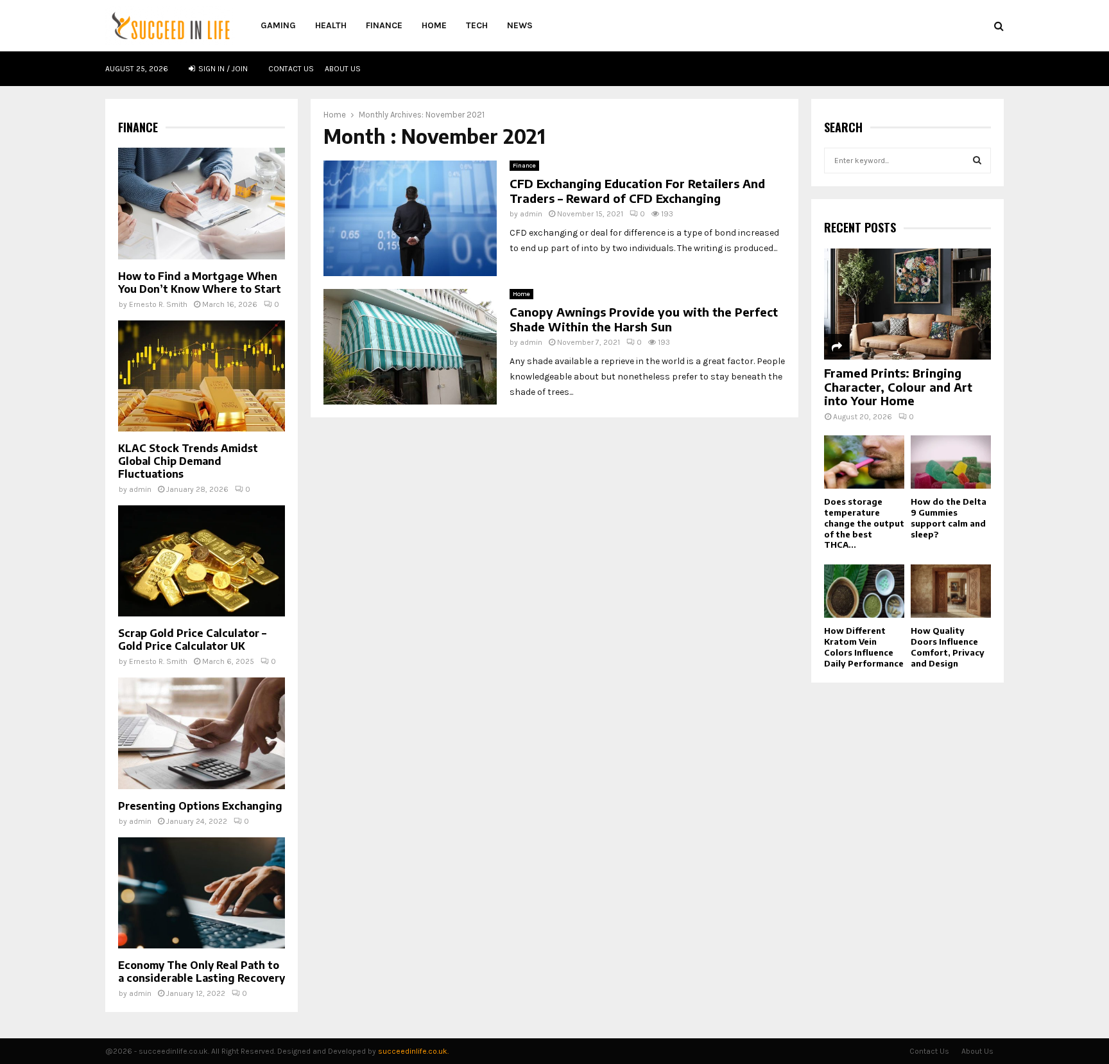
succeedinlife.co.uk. (413, 1051)
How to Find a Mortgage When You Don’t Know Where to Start (199, 282)
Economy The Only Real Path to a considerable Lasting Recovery (201, 971)
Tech (477, 25)
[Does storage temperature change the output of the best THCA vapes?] (864, 462)
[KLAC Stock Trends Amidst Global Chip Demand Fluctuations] (201, 376)
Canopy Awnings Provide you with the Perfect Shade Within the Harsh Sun (644, 319)
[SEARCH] (977, 160)
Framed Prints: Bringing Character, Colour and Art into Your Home (898, 386)
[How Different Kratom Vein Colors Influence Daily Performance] (864, 591)
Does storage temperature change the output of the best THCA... (864, 523)
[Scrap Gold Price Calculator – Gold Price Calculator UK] (201, 560)
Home (434, 25)
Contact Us (291, 68)
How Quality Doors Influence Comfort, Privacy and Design (947, 646)
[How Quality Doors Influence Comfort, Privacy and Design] (951, 591)
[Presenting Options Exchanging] (201, 733)
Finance (384, 25)
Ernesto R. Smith (158, 304)
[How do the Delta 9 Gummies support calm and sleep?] (951, 462)
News (520, 25)
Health (331, 25)
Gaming (278, 25)
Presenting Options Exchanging (200, 805)
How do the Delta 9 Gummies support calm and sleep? (948, 517)
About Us (343, 68)
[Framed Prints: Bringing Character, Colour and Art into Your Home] (907, 304)
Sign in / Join (222, 68)
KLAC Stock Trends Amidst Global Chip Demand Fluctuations (188, 461)
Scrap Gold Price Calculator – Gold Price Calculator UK (192, 639)
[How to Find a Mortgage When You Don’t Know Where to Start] (201, 203)
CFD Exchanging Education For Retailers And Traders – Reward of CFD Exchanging (637, 190)
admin (531, 213)
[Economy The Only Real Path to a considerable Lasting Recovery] (201, 892)
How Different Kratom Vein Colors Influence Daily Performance (864, 646)
